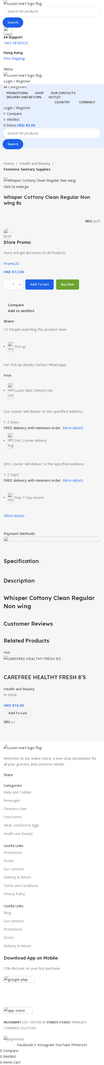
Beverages (12, 800)
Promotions (13, 852)
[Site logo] (23, 2)
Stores (9, 860)
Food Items (13, 817)
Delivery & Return (17, 877)
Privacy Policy (14, 894)
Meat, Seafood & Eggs (21, 825)
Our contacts (14, 869)
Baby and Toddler (17, 792)
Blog (7, 912)
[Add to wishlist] (36, 667)
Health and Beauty (34, 163)
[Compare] (10, 667)
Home (9, 163)
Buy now (67, 284)
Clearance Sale (15, 808)
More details (72, 427)
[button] (18, 713)
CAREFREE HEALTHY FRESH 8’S (45, 677)
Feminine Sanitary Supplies (27, 169)
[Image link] (23, 747)
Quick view (23, 667)
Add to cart (39, 284)
